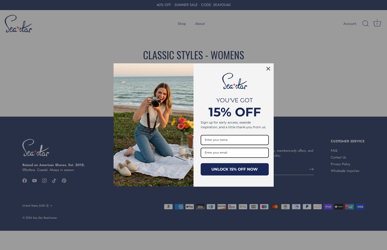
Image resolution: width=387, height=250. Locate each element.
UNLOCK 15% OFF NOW (234, 169)
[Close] (268, 68)
